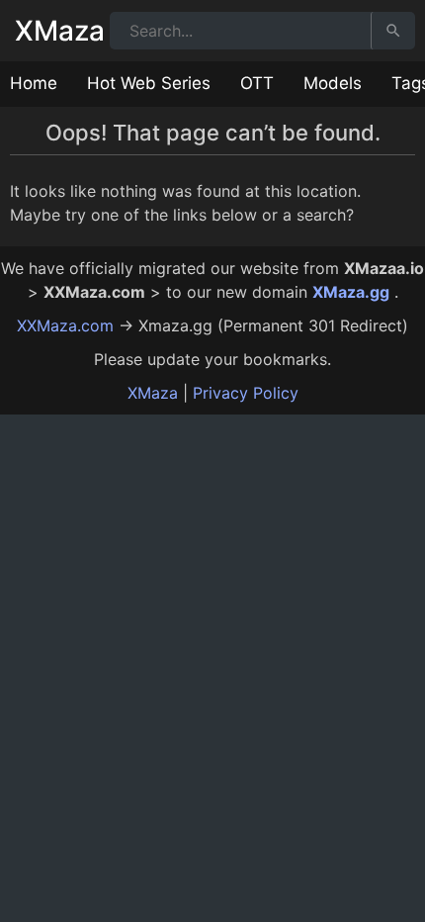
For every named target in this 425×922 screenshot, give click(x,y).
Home (33, 83)
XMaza (60, 30)
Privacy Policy (245, 393)
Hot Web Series (149, 83)
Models (332, 83)
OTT (257, 83)
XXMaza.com (65, 325)
